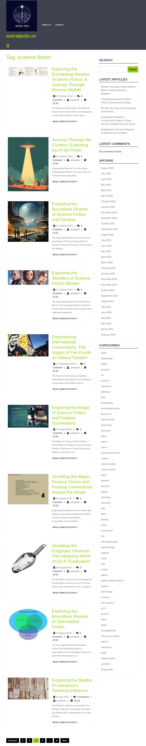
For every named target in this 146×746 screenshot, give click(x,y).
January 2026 (108, 207)
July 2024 (106, 307)
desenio (105, 480)
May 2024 (106, 318)
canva (104, 447)
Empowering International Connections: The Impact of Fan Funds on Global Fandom (71, 347)
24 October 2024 (64, 96)
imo (103, 536)
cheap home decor (110, 453)
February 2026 (108, 201)
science (105, 614)
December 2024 (109, 279)
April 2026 (106, 190)
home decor (107, 530)
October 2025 (108, 223)
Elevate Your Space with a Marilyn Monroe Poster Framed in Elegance (118, 90)
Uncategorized (108, 630)
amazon (105, 369)
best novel (106, 414)
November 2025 (109, 218)
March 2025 (107, 262)
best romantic (107, 419)
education (106, 497)
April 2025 (106, 257)
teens (104, 619)
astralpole (75, 100)
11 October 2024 (64, 289)
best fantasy (107, 403)
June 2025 (106, 246)
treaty (104, 625)
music (104, 558)
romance (105, 597)
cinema (104, 458)
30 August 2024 (64, 498)
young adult (107, 669)
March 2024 (107, 329)
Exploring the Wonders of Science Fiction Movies (71, 278)
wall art (104, 641)
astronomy (106, 386)
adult (103, 353)
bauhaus (105, 392)
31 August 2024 (64, 429)
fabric (104, 514)
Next (65, 740)
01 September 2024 (66, 364)
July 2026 (106, 173)
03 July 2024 (62, 697)
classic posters (108, 464)
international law (109, 542)
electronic (106, 503)
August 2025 (107, 235)
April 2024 (106, 323)
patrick (104, 575)
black (103, 436)
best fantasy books (110, 408)
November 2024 (109, 285)
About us (46, 25)
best (103, 397)
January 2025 (108, 273)
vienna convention (110, 636)
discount (105, 486)
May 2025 (106, 251)
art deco (105, 380)
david (104, 475)
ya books (105, 664)
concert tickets (108, 469)
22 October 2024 (64, 156)
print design (107, 592)
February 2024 (108, 334)
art (102, 375)
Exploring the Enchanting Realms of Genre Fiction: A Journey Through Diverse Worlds (70, 79)
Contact (59, 25)
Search (105, 60)
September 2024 (109, 296)
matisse (105, 553)
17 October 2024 (64, 226)
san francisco (107, 603)
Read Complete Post (64, 121)
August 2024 (107, 301)
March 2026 (107, 196)
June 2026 (106, 179)
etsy (103, 508)
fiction (104, 525)
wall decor (106, 647)
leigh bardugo (108, 547)
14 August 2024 (64, 633)
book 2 (104, 442)
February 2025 (108, 268)
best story (106, 430)
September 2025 (109, 229)
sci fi (103, 608)
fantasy (104, 519)
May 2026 (106, 185)
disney (104, 492)
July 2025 (106, 240)
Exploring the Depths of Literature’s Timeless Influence (72, 685)
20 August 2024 (64, 567)
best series (106, 425)
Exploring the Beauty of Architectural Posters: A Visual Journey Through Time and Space (118, 120)
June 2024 (106, 312)
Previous (12, 740)
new (103, 564)
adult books (107, 358)
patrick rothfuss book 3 (112, 580)
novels (104, 569)
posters (104, 586)
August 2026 (107, 168)
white (103, 653)
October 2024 (108, 290)
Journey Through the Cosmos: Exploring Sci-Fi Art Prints (72, 145)
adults (104, 364)
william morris (108, 658)
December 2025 (109, 212)
